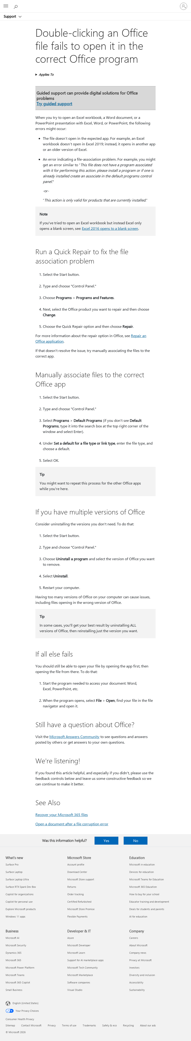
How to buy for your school (144, 894)
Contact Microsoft (31, 1025)
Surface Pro (12, 864)
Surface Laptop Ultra (17, 879)
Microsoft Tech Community (82, 967)
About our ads (148, 1025)
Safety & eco (109, 1025)
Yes (106, 840)
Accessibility (136, 982)
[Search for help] (16, 6)
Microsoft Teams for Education (146, 879)
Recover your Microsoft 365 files (61, 814)
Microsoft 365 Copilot (18, 982)
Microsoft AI (12, 938)
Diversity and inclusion (142, 975)
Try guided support (54, 103)
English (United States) (25, 1003)
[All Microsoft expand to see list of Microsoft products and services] (5, 6)
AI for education (138, 916)
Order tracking (75, 894)
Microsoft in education (142, 864)
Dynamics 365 (13, 952)
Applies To (46, 74)
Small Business (14, 990)
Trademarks (89, 1025)
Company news (137, 952)
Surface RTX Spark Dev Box (21, 886)
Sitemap (10, 1025)
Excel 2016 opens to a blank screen (110, 228)
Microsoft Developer (78, 945)
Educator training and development (149, 901)
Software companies (78, 982)
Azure (70, 938)
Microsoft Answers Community (74, 736)
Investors (134, 967)
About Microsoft (138, 945)
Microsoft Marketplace (80, 975)
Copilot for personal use (19, 901)
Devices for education (141, 872)
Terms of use (69, 1025)
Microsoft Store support (80, 879)
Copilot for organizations (20, 894)
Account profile (75, 864)
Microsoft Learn (76, 952)
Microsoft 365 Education (143, 886)
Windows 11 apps (15, 916)
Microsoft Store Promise (81, 909)
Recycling (128, 1025)
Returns (71, 886)
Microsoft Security (16, 945)
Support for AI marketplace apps (85, 960)
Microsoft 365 (13, 960)
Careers (133, 938)
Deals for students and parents (146, 909)
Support (10, 16)
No (135, 840)
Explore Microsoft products (21, 909)
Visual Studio (74, 990)
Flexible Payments (77, 916)
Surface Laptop (14, 872)
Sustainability (137, 990)
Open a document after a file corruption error (71, 823)
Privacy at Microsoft (140, 960)
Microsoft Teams (15, 975)
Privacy (52, 1025)
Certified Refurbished (79, 901)
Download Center (77, 872)
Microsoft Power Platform (20, 967)
